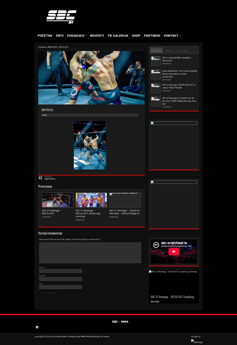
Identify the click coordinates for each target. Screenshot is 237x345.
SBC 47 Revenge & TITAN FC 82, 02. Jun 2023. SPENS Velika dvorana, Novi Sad (179, 101)
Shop (136, 35)
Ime (41, 267)
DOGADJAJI (75, 35)
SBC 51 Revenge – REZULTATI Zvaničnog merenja (88, 213)
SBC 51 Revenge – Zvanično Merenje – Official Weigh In (124, 212)
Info (60, 35)
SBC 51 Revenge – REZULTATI (51, 212)
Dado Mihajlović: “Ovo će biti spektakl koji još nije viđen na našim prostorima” (179, 74)
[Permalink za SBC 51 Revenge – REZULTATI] (57, 200)
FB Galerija (118, 35)
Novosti (97, 35)
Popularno (156, 51)
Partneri (152, 35)
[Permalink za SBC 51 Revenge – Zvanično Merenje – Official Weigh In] (125, 200)
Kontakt (171, 35)
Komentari (183, 51)
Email (41, 275)
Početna (45, 35)
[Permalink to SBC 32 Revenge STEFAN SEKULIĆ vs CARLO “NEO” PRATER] (155, 88)
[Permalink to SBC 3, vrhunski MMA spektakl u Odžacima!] (155, 61)
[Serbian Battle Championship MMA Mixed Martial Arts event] (63, 16)
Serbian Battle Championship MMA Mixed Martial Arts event (81, 336)
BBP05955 (52, 47)
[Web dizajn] (197, 342)
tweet (44, 115)
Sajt (40, 284)
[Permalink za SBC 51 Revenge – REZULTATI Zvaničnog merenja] (91, 200)
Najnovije (169, 51)
